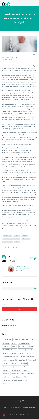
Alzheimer (16, 340)
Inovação (13, 363)
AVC (32, 340)
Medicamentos (7, 367)
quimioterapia (7, 242)
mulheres (17, 367)
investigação (23, 363)
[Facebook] (3, 247)
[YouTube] (23, 401)
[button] (31, 259)
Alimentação (7, 340)
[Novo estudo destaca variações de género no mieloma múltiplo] (12, 268)
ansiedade (25, 340)
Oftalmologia (16, 370)
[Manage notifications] (4, 415)
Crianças (14, 350)
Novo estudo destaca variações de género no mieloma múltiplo (23, 268)
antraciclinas (7, 235)
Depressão (6, 353)
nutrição (25, 367)
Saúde (22, 373)
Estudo (12, 360)
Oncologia (26, 239)
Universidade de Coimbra (19, 380)
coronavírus (30, 346)
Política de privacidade (28, 407)
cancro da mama (24, 343)
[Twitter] (5, 247)
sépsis (17, 242)
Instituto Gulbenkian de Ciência (21, 113)
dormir (5, 360)
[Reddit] (16, 247)
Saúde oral (6, 377)
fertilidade (31, 360)
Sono (13, 377)
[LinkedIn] (13, 247)
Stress (19, 377)
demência (29, 350)
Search (35, 288)
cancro (14, 122)
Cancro (17, 235)
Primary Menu (35, 4)
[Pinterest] (8, 247)
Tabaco (26, 377)
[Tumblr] (11, 247)
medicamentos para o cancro (11, 239)
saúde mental (31, 373)
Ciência (14, 346)
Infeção (25, 235)
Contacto (16, 407)
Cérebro (21, 350)
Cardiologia (6, 346)
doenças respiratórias (27, 357)
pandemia (6, 373)
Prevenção (14, 373)
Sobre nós (7, 407)
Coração (21, 346)
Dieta (21, 353)
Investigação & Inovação (9, 57)
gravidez (5, 363)
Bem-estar (6, 343)
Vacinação (6, 384)
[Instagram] (20, 401)
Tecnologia (6, 380)
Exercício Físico (21, 360)
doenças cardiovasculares (11, 357)
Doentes (28, 353)
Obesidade (6, 370)
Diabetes (14, 353)
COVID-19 (6, 350)
